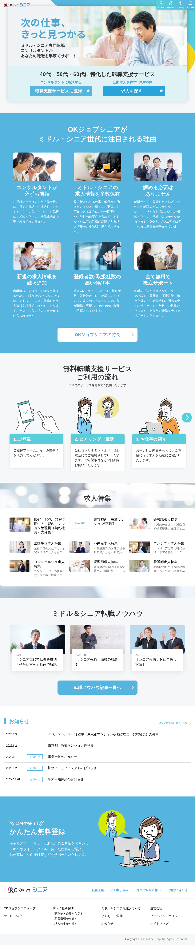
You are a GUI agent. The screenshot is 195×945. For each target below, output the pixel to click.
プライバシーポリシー (165, 916)
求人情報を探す (63, 908)
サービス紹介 (13, 916)
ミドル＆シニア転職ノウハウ (121, 908)
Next (187, 418)
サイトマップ (159, 923)
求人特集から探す (65, 923)
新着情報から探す (65, 918)
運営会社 (156, 908)
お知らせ (107, 923)
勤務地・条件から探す (68, 913)
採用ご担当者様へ (149, 890)
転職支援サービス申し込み (110, 890)
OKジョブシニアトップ (20, 908)
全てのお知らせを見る (172, 723)
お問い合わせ (178, 890)
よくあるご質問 (112, 916)
